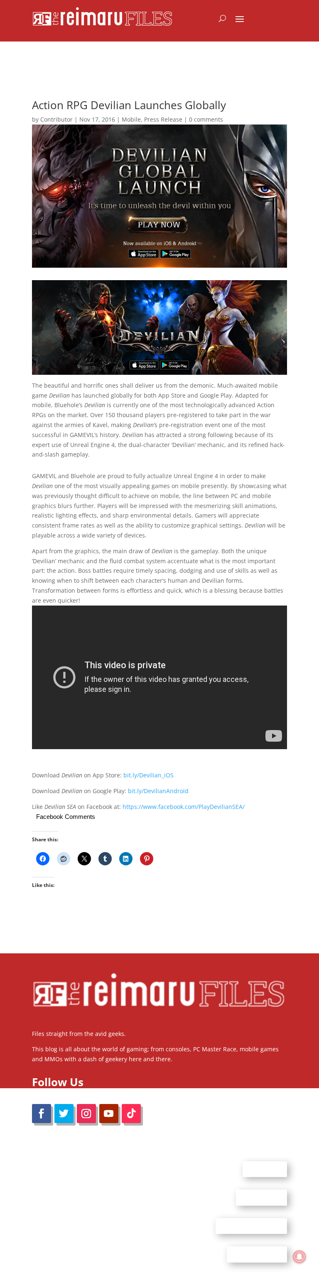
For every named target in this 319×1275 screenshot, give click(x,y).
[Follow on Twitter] (64, 1113)
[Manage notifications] (299, 1256)
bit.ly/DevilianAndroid (158, 791)
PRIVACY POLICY (257, 1254)
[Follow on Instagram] (86, 1113)
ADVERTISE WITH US (251, 1225)
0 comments (206, 119)
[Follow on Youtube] (108, 1113)
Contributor (56, 119)
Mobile (131, 119)
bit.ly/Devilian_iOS (148, 775)
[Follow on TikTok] (131, 1113)
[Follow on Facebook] (41, 1113)
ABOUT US (265, 1169)
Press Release (163, 119)
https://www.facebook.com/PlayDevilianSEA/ (184, 807)
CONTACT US (261, 1197)
